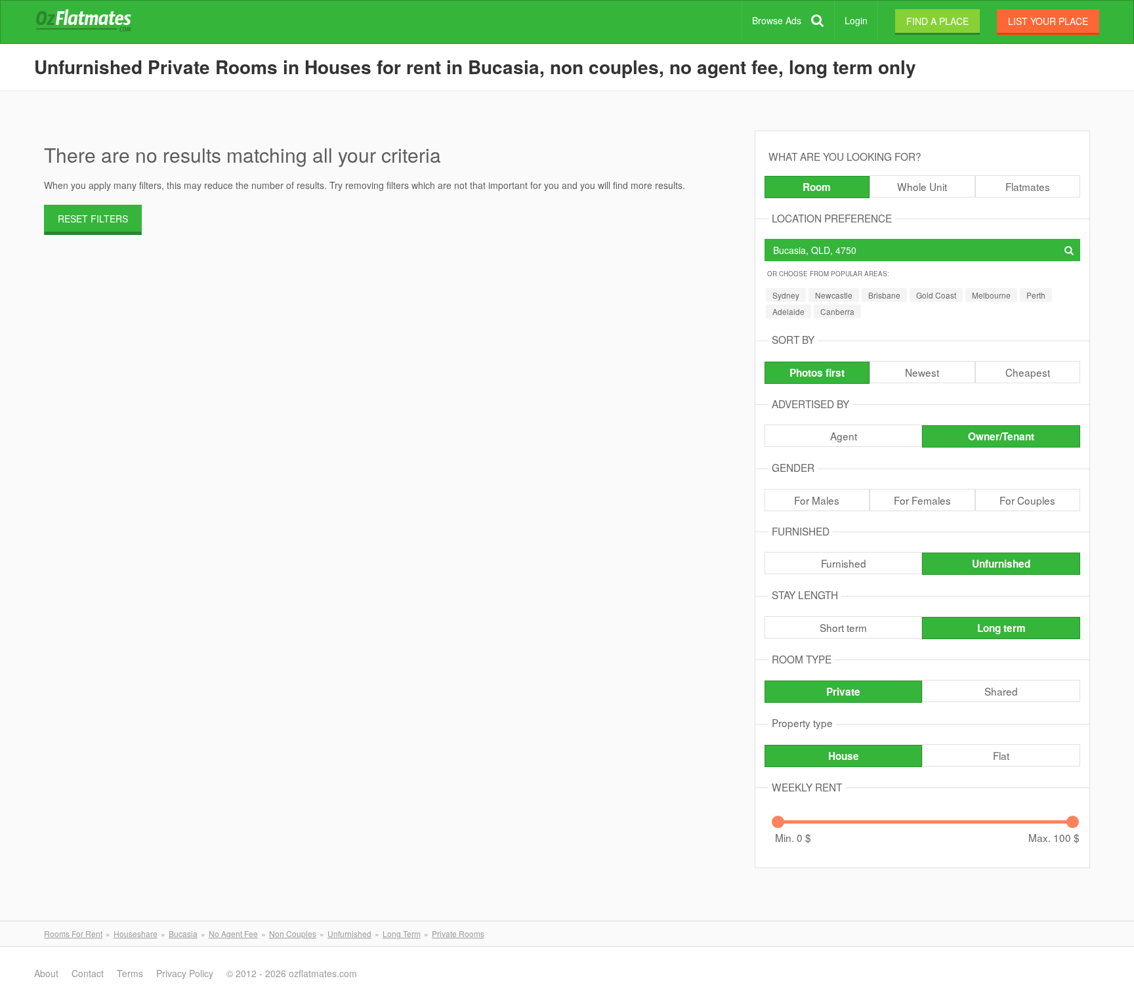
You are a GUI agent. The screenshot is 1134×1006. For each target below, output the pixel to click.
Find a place (937, 21)
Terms (130, 973)
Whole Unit (922, 186)
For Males (816, 500)
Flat (1001, 755)
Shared (1001, 691)
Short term (843, 627)
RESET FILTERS (93, 218)
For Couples (1027, 500)
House (843, 756)
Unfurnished (1001, 563)
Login (856, 20)
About (46, 973)
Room (817, 187)
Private (843, 691)
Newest (922, 372)
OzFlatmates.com (99, 22)
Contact (88, 973)
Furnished (843, 563)
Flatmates (1027, 186)
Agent (843, 436)
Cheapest (1027, 372)
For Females (922, 500)
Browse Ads (776, 20)
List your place (1048, 21)
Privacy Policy (184, 973)
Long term (1001, 628)
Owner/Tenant (1001, 436)
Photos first (817, 373)
